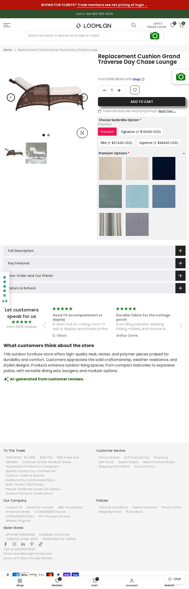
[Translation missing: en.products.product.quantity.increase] (120, 90)
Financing (161, 457)
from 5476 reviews (22, 326)
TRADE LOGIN (156, 27)
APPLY (158, 23)
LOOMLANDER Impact (50, 512)
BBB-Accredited (70, 507)
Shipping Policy (110, 512)
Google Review (40, 558)
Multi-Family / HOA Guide (24, 484)
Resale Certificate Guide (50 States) (33, 489)
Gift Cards (106, 462)
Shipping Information (114, 466)
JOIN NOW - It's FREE (20, 457)
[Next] (84, 97)
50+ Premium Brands (54, 516)
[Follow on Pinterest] (32, 544)
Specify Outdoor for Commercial (30, 471)
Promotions (134, 512)
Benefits (12, 462)
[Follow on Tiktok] (40, 544)
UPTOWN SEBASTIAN (20, 535)
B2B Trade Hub (68, 457)
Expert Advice (128, 462)
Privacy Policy (145, 466)
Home (7, 50)
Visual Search (109, 457)
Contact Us (14, 507)
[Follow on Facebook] (5, 544)
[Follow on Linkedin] (23, 544)
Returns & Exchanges (159, 462)
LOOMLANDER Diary (20, 516)
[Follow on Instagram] (14, 544)
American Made (18, 512)
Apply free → (167, 111)
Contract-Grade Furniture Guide (46, 462)
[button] (46, 325)
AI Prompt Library (136, 457)
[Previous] (11, 97)
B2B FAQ (46, 457)
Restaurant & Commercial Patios (30, 480)
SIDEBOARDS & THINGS (59, 539)
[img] (21, 322)
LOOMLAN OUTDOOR (54, 535)
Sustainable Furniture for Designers (32, 466)
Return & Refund (145, 507)
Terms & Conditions (113, 507)
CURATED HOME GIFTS (22, 539)
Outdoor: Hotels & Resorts (25, 475)
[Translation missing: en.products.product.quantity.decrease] (102, 90)
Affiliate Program (18, 521)
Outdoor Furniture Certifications (29, 493)
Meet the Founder (40, 507)
